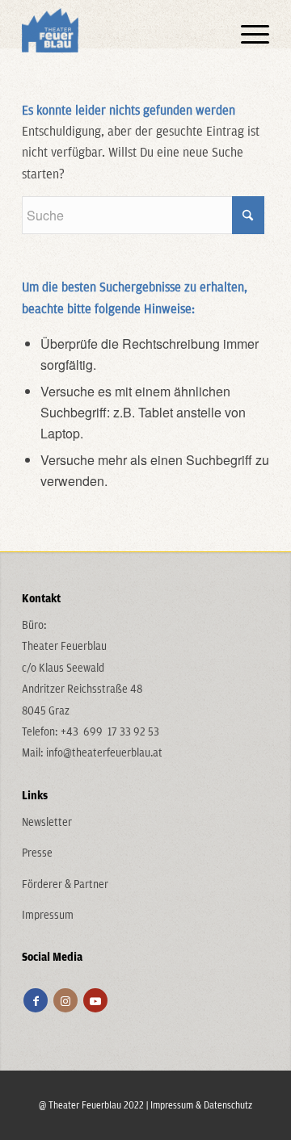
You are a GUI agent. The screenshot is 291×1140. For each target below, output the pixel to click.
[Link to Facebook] (35, 1000)
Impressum (48, 914)
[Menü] (247, 32)
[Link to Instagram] (65, 1000)
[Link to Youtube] (95, 1000)
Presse (37, 852)
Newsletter (47, 821)
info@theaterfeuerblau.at (104, 752)
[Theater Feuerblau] (121, 32)
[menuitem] (247, 32)
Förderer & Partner (65, 884)
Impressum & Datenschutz (201, 1105)
